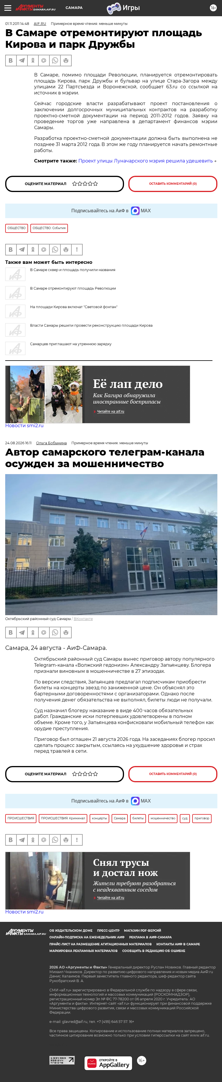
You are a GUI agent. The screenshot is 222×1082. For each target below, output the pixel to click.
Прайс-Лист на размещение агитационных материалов (100, 944)
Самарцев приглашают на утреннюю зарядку (71, 344)
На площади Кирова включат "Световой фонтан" (73, 307)
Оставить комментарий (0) (173, 184)
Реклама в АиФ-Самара (150, 937)
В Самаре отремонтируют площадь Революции (73, 288)
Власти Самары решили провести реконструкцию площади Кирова (91, 325)
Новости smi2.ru (24, 425)
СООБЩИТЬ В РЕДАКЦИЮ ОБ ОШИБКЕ (153, 951)
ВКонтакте (83, 619)
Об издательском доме (70, 931)
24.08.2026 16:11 (18, 443)
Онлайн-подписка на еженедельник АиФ (87, 937)
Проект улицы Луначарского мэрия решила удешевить (145, 161)
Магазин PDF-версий (142, 931)
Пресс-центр (108, 931)
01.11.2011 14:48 (17, 23)
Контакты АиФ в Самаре (178, 944)
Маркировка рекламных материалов (83, 951)
